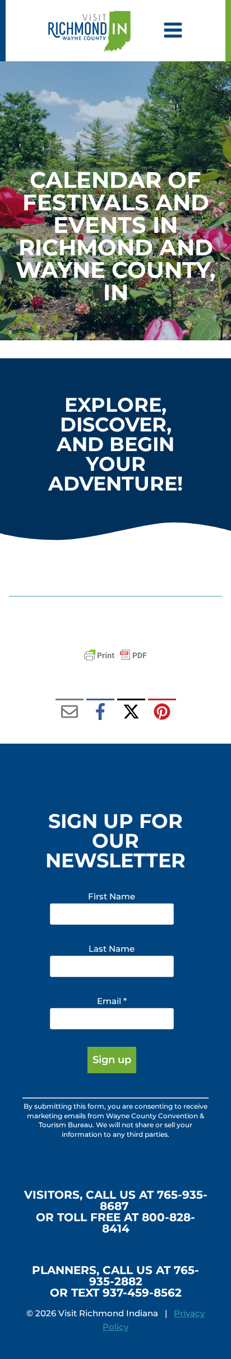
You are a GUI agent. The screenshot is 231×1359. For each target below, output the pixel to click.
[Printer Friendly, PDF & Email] (115, 655)
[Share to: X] (131, 713)
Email (112, 1001)
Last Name (112, 948)
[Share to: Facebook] (100, 713)
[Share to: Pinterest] (162, 713)
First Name (111, 896)
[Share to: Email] (70, 713)
